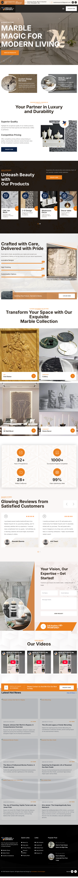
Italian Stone (6, 853)
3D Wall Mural (8, 431)
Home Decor (46, 431)
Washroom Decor (46, 211)
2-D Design (27, 210)
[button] (38, 223)
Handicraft (39, 845)
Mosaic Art (39, 853)
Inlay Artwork (39, 850)
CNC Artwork (39, 842)
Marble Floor (39, 847)
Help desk (25, 845)
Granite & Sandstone (8, 855)
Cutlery (45, 376)
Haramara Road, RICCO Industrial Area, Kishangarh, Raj (36, 2)
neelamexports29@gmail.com (61, 2)
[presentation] (4, 60)
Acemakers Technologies (38, 871)
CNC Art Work (6, 211)
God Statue (7, 376)
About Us (25, 842)
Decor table (66, 210)
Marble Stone (6, 850)
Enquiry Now (26, 855)
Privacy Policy (26, 847)
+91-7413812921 (18, 2)
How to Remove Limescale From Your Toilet (62, 858)
